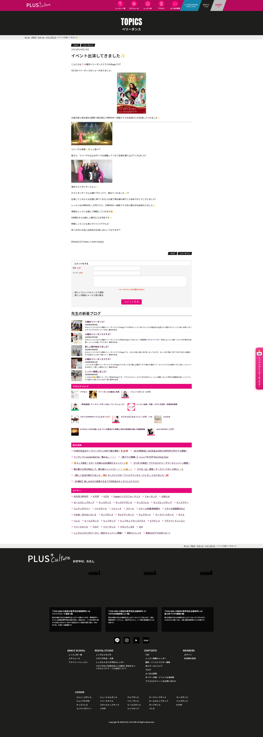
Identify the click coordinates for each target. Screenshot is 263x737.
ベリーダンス (51, 37)
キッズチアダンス (124, 502)
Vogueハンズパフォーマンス (126, 496)
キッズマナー (182, 502)
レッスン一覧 (120, 8)
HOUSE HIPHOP (81, 496)
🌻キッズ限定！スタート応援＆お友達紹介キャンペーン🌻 (101, 462)
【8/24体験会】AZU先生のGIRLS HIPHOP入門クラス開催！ (160, 450)
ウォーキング (151, 496)
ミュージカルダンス (108, 697)
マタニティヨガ (127, 526)
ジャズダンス (101, 508)
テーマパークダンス (164, 514)
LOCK (106, 496)
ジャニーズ (116, 508)
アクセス (161, 8)
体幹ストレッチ (134, 532)
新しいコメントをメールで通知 (89, 292)
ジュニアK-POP (83, 700)
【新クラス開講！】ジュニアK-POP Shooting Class (144, 456)
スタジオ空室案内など (175, 508)
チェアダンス (144, 514)
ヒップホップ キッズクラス (132, 520)
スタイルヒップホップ (109, 704)
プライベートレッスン (174, 520)
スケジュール (134, 8)
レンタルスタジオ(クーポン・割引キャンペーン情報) (98, 532)
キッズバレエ (143, 502)
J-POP (103, 708)
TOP (147, 654)
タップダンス (107, 514)
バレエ (77, 520)
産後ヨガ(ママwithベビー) (158, 532)
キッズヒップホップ (162, 502)
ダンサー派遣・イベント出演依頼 (159, 677)
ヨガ (141, 526)
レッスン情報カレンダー (155, 658)
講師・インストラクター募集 (157, 662)
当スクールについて (154, 665)
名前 (77, 267)
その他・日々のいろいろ (85, 514)
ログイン (188, 654)
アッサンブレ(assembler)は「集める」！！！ (95, 456)
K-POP (96, 496)
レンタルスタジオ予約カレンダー (110, 662)
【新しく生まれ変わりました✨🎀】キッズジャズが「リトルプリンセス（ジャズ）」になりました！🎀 (121, 475)
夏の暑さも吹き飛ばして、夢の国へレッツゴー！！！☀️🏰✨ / (103, 469)
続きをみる (113, 329)
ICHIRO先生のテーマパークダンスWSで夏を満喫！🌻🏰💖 (101, 450)
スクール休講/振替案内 (149, 508)
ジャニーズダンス (84, 697)
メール (78, 272)
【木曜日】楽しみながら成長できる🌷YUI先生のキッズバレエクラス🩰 (106, 481)
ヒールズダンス (91, 520)
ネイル (181, 514)
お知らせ (165, 496)
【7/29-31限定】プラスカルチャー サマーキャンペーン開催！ (161, 462)
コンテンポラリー (82, 508)
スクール (41, 37)
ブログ (33, 37)
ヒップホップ (109, 520)
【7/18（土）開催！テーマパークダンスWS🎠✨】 (160, 469)
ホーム (27, 37)
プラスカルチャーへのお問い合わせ (160, 681)
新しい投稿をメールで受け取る (89, 295)
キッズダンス (105, 502)
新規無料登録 (190, 658)
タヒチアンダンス (126, 514)
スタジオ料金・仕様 (104, 658)
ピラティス (155, 520)
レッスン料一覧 (75, 654)
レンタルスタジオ (103, 654)
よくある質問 (175, 8)
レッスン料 (148, 8)
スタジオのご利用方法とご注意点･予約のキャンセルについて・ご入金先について (115, 667)
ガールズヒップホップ (84, 502)
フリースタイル (81, 526)
